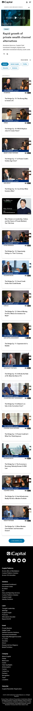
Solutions (14, 68)
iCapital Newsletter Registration (12, 689)
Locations (5, 680)
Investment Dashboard (9, 584)
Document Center (7, 586)
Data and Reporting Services (11, 593)
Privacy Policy (4, 699)
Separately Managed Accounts (11, 637)
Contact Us (5, 671)
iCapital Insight (6, 597)
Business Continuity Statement (15, 700)
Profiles (25, 64)
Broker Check (25, 704)
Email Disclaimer (10, 703)
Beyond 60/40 (6, 619)
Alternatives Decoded (8, 617)
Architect (5, 589)
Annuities (5, 641)
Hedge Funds (6, 630)
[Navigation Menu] (30, 2)
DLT (3, 591)
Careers (4, 669)
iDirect (4, 643)
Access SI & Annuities (8, 575)
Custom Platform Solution (10, 573)
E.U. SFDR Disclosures (7, 702)
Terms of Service (27, 700)
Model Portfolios (7, 647)
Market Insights (15, 64)
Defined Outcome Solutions (10, 632)
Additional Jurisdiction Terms (20, 702)
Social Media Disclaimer (20, 703)
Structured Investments (9, 634)
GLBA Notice (24, 699)
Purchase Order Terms (16, 704)
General (5, 64)
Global (4, 658)
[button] (17, 6)
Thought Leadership (8, 608)
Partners (4, 673)
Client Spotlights (7, 665)
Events (4, 663)
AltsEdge (4, 610)
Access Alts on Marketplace (10, 571)
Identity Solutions (7, 599)
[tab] (16, 7)
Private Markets (7, 628)
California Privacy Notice (15, 699)
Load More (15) (16, 541)
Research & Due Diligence (10, 645)
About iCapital (6, 656)
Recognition (5, 675)
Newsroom (5, 661)
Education (5, 68)
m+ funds (5, 639)
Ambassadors (6, 667)
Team (4, 677)
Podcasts (5, 615)
